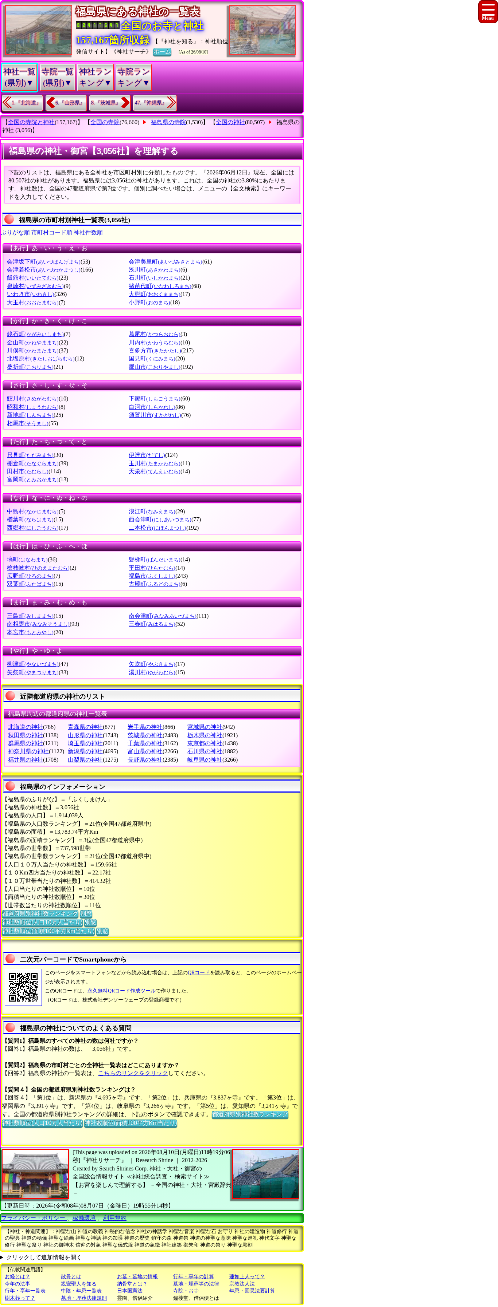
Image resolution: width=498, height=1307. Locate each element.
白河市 (152, 407)
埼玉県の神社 (85, 743)
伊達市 (147, 455)
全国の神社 (230, 122)
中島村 (33, 511)
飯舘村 (33, 278)
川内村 (154, 342)
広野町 (30, 576)
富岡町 (33, 479)
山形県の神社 (85, 735)
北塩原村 (41, 358)
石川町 (154, 278)
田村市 (27, 471)
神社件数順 (88, 232)
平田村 (152, 568)
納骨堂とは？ (132, 1284)
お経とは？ (17, 1276)
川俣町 (33, 350)
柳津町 (33, 664)
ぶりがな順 (15, 232)
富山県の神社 (145, 751)
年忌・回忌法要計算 (252, 1291)
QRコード (199, 972)
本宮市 (30, 632)
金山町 (33, 342)
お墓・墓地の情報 (137, 1276)
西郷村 (33, 528)
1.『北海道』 (26, 103)
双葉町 (30, 584)
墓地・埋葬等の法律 (196, 1284)
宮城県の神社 (204, 727)
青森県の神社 (85, 727)
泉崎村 (35, 286)
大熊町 (154, 294)
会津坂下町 (44, 261)
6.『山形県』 (70, 103)
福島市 (152, 576)
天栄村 (154, 471)
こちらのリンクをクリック (133, 1073)
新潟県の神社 (85, 751)
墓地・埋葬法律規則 (84, 1298)
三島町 (30, 616)
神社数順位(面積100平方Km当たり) (48, 931)
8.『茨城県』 (106, 103)
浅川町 (154, 269)
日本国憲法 (130, 1291)
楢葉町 (30, 519)
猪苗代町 (160, 286)
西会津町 (160, 519)
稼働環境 (84, 1218)
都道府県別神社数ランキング (40, 914)
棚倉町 (33, 463)
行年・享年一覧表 (25, 1291)
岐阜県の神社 (204, 760)
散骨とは (71, 1276)
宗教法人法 (242, 1284)
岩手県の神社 (145, 727)
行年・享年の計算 (193, 1276)
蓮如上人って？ (247, 1276)
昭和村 (33, 407)
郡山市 (154, 367)
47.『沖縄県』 (151, 103)
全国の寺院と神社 (31, 122)
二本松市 (157, 528)
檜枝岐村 (38, 568)
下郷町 (154, 398)
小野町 (149, 302)
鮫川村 (33, 398)
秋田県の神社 (25, 735)
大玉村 (33, 302)
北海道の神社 (25, 727)
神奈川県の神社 (28, 751)
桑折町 (30, 367)
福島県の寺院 (168, 122)
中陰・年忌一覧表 (81, 1291)
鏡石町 (35, 334)
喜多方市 (155, 350)
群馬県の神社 (25, 743)
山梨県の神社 (85, 760)
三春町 (152, 624)
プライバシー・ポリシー (34, 1218)
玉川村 (154, 463)
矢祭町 (33, 672)
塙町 (27, 559)
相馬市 (27, 423)
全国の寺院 (105, 122)
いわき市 (30, 294)
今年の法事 (17, 1284)
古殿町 (154, 584)
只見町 (30, 455)
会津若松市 (44, 269)
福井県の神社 (25, 760)
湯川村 (152, 672)
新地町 (30, 415)
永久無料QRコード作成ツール (121, 991)
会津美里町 (165, 261)
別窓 (86, 914)
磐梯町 (154, 559)
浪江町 (152, 511)
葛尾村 (154, 334)
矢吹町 (152, 664)
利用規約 (115, 1218)
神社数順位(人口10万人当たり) (42, 922)
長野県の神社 (145, 760)
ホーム (162, 51)
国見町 (152, 358)
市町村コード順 (51, 232)
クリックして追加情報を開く (44, 1257)
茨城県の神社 (145, 735)
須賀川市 (155, 415)
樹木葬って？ (20, 1298)
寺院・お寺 (186, 1291)
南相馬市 (38, 624)
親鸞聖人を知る (79, 1284)
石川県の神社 (204, 751)
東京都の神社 (204, 743)
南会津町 (163, 616)
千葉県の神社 (145, 743)
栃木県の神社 (204, 735)
